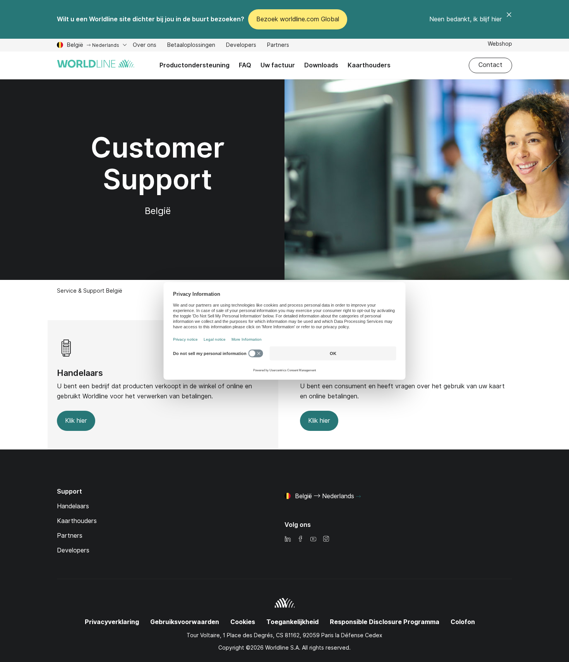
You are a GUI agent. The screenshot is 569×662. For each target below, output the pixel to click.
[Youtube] (313, 539)
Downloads (321, 65)
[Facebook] (300, 539)
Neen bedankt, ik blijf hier (465, 19)
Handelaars (80, 373)
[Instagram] (326, 539)
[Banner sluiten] (509, 19)
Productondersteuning (194, 65)
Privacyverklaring (112, 622)
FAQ (245, 65)
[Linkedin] (287, 539)
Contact (490, 65)
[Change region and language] (358, 497)
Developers (241, 46)
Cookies (242, 622)
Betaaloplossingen (191, 46)
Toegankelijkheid (292, 622)
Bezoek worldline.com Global (297, 19)
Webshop (500, 45)
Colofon (463, 622)
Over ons (144, 46)
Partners (278, 46)
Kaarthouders (369, 65)
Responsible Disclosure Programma (384, 622)
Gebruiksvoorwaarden (184, 622)
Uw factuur (278, 65)
